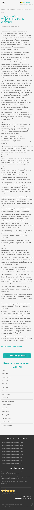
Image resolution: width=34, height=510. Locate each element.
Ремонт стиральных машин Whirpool (11, 346)
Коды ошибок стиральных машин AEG (12, 463)
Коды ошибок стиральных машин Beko (12, 457)
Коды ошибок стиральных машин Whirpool (13, 445)
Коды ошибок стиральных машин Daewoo (13, 451)
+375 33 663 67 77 (26, 496)
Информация (10, 9)
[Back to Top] (32, 504)
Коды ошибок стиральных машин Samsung (13, 448)
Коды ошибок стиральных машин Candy (12, 454)
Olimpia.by (20, 504)
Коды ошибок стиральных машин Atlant (12, 442)
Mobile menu (3, 3)
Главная (3, 9)
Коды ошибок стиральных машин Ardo (12, 460)
